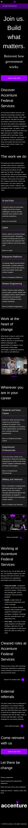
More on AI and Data (9, 221)
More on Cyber (7, 250)
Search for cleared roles (13, 679)
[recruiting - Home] (14, 2)
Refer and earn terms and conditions (13, 787)
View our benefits (12, 537)
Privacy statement (7, 777)
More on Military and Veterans (12, 504)
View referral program (13, 726)
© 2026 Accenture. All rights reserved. (14, 824)
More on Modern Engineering (12, 306)
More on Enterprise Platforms (12, 277)
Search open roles (14, 78)
